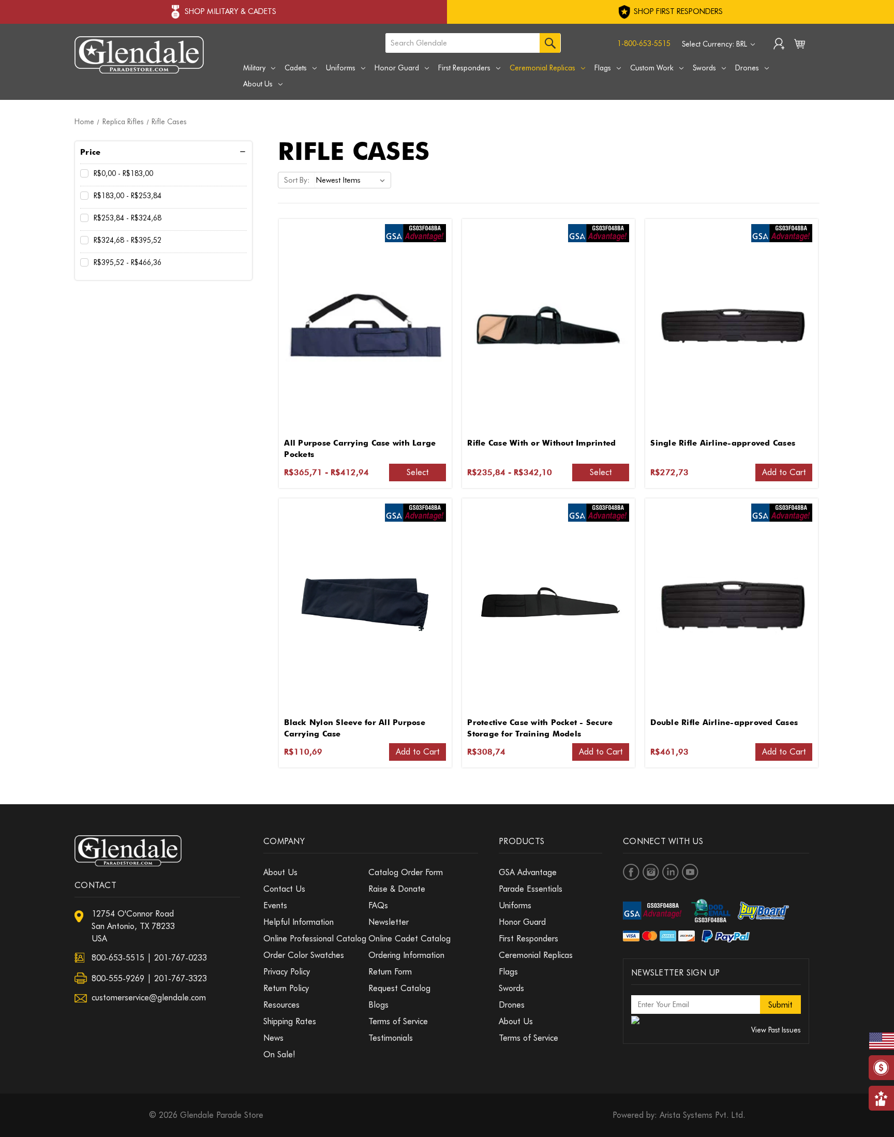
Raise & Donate (396, 889)
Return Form (390, 972)
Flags (602, 68)
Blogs (378, 1005)
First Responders (464, 68)
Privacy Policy (286, 972)
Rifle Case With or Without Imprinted (541, 443)
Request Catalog (399, 988)
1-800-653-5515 (644, 43)
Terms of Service (398, 1021)
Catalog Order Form (405, 872)
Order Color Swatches (303, 955)
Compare (361, 325)
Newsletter (388, 922)
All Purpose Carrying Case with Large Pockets (360, 449)
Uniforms (340, 68)
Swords (704, 68)
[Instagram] (651, 872)
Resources (281, 1005)
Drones (747, 68)
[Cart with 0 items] (799, 46)
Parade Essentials (530, 889)
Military (254, 68)
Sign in (778, 45)
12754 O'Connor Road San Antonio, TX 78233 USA (133, 926)
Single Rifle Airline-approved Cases (722, 443)
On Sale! (279, 1054)
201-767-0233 (180, 958)
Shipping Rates (289, 1021)
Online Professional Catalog (314, 938)
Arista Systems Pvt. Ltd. (702, 1115)
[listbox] (353, 180)
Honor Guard (397, 68)
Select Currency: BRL (715, 44)
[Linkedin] (670, 872)
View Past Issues (776, 1030)
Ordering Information (406, 955)
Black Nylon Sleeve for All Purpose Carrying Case (354, 728)
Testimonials (390, 1038)
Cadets (296, 68)
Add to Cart (784, 472)
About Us (258, 84)
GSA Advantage (528, 872)
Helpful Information (298, 922)
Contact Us (284, 889)
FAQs (378, 905)
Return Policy (286, 988)
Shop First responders (677, 11)
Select (418, 472)
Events (275, 905)
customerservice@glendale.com (149, 997)
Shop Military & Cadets (230, 11)
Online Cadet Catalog (409, 938)
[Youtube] (690, 872)
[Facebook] (631, 872)
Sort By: (297, 180)
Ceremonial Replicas (542, 68)
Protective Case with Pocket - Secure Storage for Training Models (540, 728)
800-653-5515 (118, 958)
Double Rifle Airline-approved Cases (724, 722)
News (273, 1038)
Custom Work (652, 68)
